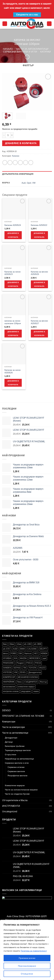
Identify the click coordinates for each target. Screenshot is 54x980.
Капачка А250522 (39, 225)
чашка (36, 691)
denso (5, 653)
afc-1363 (27, 644)
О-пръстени (10, 754)
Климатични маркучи (15, 785)
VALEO (42, 668)
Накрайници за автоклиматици (19, 759)
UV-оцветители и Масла (15, 800)
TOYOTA (32, 668)
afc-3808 (37, 644)
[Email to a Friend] (20, 162)
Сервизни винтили (16, 771)
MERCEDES (34, 658)
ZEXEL (23, 672)
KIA (15, 658)
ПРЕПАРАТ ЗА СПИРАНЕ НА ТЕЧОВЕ (23, 716)
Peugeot (20, 663)
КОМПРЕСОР (9, 677)
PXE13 (29, 663)
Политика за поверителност (34, 951)
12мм (19, 644)
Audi (24, 183)
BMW (22, 649)
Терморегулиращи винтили (18, 750)
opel (44, 658)
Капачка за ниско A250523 (12, 273)
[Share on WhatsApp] (4, 162)
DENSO (6, 710)
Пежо (19, 682)
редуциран (26, 691)
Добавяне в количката (21, 143)
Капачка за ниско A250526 (12, 371)
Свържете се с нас (27, 14)
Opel (29, 183)
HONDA (44, 653)
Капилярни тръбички (14, 746)
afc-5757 (6, 649)
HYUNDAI (7, 658)
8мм (5, 644)
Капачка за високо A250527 (39, 322)
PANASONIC (8, 663)
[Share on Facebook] (10, 162)
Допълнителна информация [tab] (17, 174)
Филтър (43, 682)
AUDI (15, 649)
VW (33, 183)
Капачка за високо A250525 (39, 273)
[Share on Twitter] (15, 162)
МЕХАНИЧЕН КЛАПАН (28, 677)
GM (20, 653)
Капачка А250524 (12, 225)
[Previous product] (27, 57)
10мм (11, 644)
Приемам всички (27, 958)
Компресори (8, 721)
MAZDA (23, 658)
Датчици (9, 742)
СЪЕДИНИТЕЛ (30, 682)
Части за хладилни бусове (17, 794)
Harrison (27, 653)
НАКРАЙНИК (8, 682)
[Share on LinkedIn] (30, 162)
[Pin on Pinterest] (25, 162)
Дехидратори (11, 737)
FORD (13, 653)
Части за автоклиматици (32, 49)
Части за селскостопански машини (21, 789)
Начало (8, 49)
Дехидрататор (35, 672)
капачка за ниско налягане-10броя (12, 322)
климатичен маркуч (26, 687)
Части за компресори (13, 727)
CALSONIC (32, 649)
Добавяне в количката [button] (13, 235)
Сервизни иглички (16, 767)
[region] (27, 950)
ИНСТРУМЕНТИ (11, 806)
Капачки (45, 52)
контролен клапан (11, 691)
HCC (36, 653)
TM (24, 668)
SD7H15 (17, 668)
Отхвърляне (27, 974)
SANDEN (7, 668)
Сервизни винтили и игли (20, 52)
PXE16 (38, 663)
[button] (4, 23)
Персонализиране (27, 966)
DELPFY (43, 649)
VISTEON (7, 672)
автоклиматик (9, 687)
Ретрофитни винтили (17, 775)
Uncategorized (9, 811)
